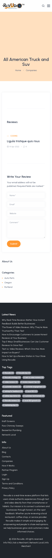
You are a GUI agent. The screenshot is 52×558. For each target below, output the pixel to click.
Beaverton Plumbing (11, 430)
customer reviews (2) (13, 387)
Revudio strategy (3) (12, 377)
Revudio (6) (9, 373)
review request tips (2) (31, 382)
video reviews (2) (11, 382)
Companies (31, 70)
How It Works (8, 465)
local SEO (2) (32, 391)
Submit (13, 244)
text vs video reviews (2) (34, 377)
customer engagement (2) (35, 387)
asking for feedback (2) (13, 391)
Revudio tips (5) (24, 373)
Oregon (8, 282)
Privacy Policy (8, 488)
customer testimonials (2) (34, 396)
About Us (6, 447)
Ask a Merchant (20, 542)
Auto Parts (9, 278)
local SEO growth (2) (32, 400)
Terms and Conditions (12, 483)
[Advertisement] (26, 39)
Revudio (21, 539)
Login (4, 474)
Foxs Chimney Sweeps (12, 425)
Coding (14, 136)
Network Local (9, 434)
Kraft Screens (8, 421)
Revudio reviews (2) (12, 400)
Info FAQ (7, 542)
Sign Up (5, 479)
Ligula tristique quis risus (23, 141)
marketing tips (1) (11, 405)
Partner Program (10, 470)
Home (18, 70)
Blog (4, 452)
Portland (8, 287)
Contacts (6, 456)
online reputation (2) (12, 396)
